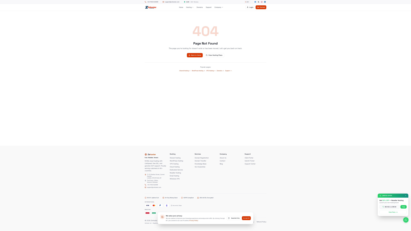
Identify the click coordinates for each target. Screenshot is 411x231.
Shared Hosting (184, 70)
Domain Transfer (200, 161)
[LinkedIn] (265, 2)
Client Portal (249, 158)
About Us (223, 158)
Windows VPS (175, 179)
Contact (222, 161)
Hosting (189, 7)
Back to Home (196, 55)
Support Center (250, 164)
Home (181, 7)
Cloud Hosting (175, 167)
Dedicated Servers (176, 170)
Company (217, 7)
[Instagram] (261, 2)
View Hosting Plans (215, 55)
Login (251, 7)
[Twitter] (258, 2)
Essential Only (235, 218)
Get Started (261, 7)
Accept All (246, 218)
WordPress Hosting (197, 70)
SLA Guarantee (200, 167)
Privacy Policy (193, 220)
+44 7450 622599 (152, 185)
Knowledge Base (200, 164)
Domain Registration (202, 158)
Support (208, 7)
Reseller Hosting (175, 173)
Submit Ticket (249, 161)
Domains (200, 7)
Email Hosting (174, 176)
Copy (403, 207)
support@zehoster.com (154, 187)
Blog (221, 164)
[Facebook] (255, 2)
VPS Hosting (210, 70)
